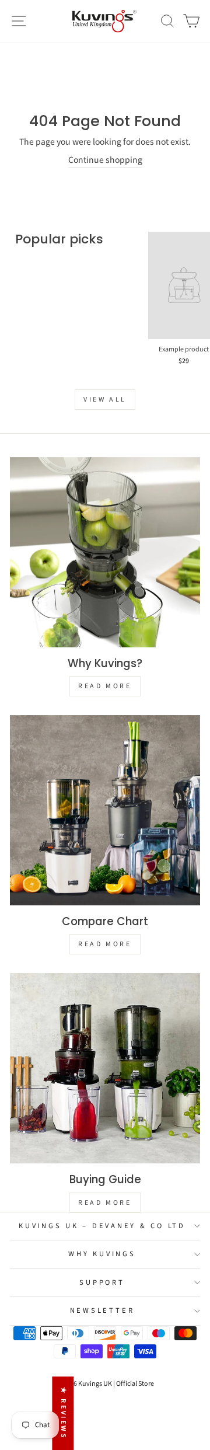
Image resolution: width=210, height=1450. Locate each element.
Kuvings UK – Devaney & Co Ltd (102, 1226)
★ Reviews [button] (63, 1413)
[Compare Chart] (105, 810)
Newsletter (102, 1310)
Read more (104, 686)
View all (105, 400)
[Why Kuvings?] (105, 552)
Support (101, 1282)
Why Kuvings (101, 1254)
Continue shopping (105, 160)
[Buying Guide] (105, 1068)
